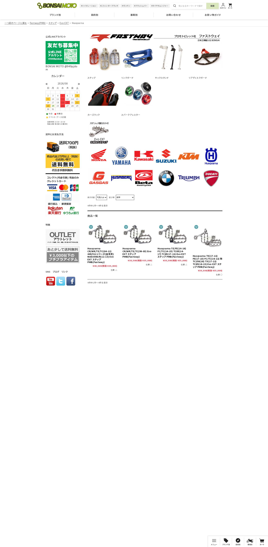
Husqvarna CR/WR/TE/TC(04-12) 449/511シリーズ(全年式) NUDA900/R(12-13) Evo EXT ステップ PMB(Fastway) (100, 255)
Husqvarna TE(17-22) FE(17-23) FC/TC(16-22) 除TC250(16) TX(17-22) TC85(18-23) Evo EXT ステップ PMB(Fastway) (207, 261)
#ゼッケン (126, 5)
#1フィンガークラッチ (109, 5)
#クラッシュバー (140, 5)
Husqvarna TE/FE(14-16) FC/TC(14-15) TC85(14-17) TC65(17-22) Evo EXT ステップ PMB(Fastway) (172, 252)
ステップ (53, 22)
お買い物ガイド (213, 14)
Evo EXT (64, 22)
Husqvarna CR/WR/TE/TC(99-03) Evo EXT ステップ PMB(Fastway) (137, 252)
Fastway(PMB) (38, 22)
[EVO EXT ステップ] (102, 234)
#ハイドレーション (88, 5)
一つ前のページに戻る (16, 22)
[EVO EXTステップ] (207, 238)
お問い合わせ (173, 14)
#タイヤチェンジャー (159, 5)
